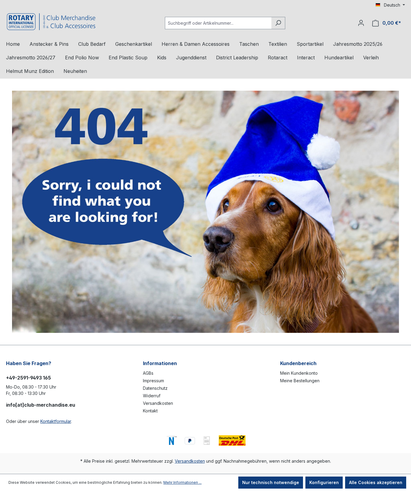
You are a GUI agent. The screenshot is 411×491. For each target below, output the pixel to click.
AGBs (148, 373)
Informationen (160, 363)
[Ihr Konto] (361, 23)
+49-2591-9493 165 (28, 378)
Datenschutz (155, 388)
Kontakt (150, 410)
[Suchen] (278, 23)
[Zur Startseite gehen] (51, 22)
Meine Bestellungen (300, 380)
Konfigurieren (324, 482)
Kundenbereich (298, 363)
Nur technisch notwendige (270, 482)
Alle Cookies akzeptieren (375, 482)
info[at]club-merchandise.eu (40, 405)
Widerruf (151, 395)
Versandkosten (158, 403)
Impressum (153, 380)
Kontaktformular (55, 421)
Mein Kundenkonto (299, 373)
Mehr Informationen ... (182, 482)
